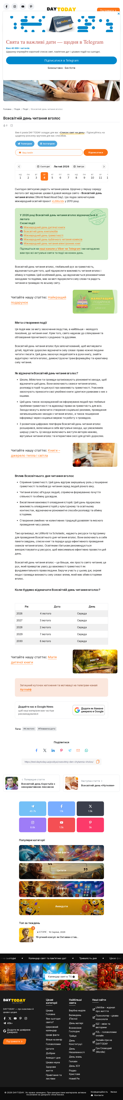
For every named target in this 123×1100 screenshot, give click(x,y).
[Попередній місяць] (19, 166)
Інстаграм (49, 143)
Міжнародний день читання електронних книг (52, 243)
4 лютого (29, 728)
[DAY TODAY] (14, 1001)
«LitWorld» (58, 201)
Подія (17, 109)
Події (25, 109)
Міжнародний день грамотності (43, 235)
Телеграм (26, 143)
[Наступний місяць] (104, 166)
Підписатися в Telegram (61, 60)
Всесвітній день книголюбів (41, 231)
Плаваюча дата (47, 728)
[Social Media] (32, 808)
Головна (7, 109)
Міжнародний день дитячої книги (44, 227)
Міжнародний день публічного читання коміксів (53, 239)
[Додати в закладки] (11, 125)
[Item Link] (61, 853)
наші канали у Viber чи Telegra (58, 248)
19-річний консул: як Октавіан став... (57, 937)
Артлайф (26, 689)
